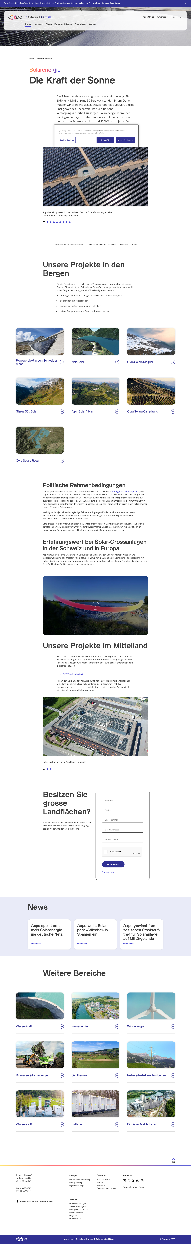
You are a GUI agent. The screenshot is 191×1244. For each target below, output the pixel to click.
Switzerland (33, 17)
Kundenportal (162, 17)
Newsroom (38, 24)
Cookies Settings (67, 140)
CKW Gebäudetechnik (72, 674)
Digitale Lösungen (77, 1186)
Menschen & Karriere (63, 24)
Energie (28, 24)
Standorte (101, 1186)
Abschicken (113, 864)
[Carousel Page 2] (47, 222)
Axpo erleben (80, 24)
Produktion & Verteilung (79, 1180)
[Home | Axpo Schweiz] (16, 17)
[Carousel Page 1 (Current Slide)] (44, 222)
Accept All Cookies (125, 140)
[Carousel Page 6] (60, 222)
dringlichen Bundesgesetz (126, 491)
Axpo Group (115, 3)
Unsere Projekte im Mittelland (102, 244)
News (134, 244)
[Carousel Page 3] (50, 222)
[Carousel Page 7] (63, 222)
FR (46, 17)
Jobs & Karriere (103, 1180)
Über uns (92, 24)
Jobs (172, 17)
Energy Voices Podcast (79, 1210)
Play (95, 606)
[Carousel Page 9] (70, 222)
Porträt (100, 1183)
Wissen (49, 24)
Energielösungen (76, 1183)
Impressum (68, 1239)
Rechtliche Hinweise (84, 1239)
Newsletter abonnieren (133, 1187)
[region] (96, 135)
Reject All (105, 140)
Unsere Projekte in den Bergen (69, 244)
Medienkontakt (75, 1219)
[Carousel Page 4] (54, 222)
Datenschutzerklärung (105, 1239)
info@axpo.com (23, 1188)
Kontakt (124, 244)
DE (42, 17)
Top (173, 1162)
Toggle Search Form (181, 16)
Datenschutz (108, 872)
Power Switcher (76, 1213)
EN (49, 17)
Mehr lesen (36, 944)
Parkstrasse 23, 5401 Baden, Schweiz (37, 1202)
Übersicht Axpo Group (106, 1189)
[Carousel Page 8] (66, 222)
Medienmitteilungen (77, 1204)
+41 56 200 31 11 (23, 1191)
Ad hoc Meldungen (77, 1207)
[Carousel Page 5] (57, 222)
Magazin (73, 1216)
